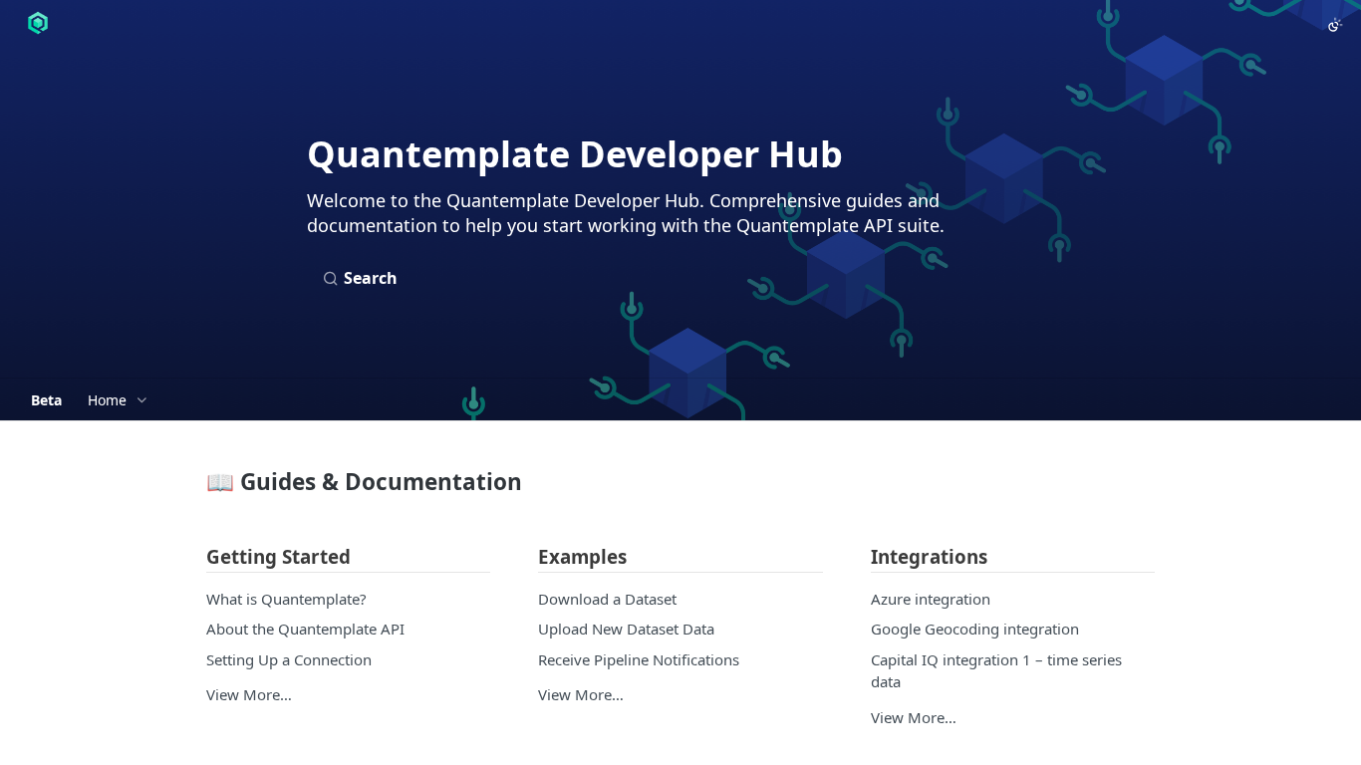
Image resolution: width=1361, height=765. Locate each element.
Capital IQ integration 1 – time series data (996, 670)
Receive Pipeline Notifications (638, 659)
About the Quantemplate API (305, 628)
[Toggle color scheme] (1335, 25)
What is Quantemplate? (286, 599)
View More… (249, 694)
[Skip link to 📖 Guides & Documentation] (192, 482)
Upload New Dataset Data (626, 628)
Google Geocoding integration (975, 628)
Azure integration (930, 599)
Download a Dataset (607, 599)
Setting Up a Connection (289, 659)
